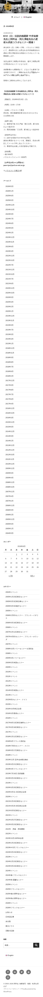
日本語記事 (10, 917)
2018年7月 (10, 367)
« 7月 (11, 576)
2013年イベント (12, 686)
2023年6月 (10, 246)
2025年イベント (12, 884)
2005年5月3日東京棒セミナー (17, 601)
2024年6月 (10, 223)
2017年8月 (10, 390)
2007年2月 (10, 501)
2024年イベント (12, 871)
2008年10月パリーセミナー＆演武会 (19, 649)
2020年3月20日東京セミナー (16, 787)
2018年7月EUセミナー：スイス (18, 746)
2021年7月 (10, 279)
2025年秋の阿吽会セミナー (16, 898)
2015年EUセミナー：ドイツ (16, 699)
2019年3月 (10, 339)
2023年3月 (10, 251)
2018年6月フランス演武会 (16, 741)
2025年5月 (10, 200)
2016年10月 (10, 413)
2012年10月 (10, 455)
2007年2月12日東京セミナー (16, 632)
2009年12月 (10, 468)
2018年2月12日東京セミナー (16, 736)
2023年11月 (10, 242)
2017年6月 (10, 399)
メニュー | (23, 17)
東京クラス (10, 926)
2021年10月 (10, 274)
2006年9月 (10, 510)
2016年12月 (10, 408)
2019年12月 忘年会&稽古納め (17, 760)
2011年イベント (12, 676)
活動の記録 (10, 931)
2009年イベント (12, 667)
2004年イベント (12, 592)
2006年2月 (10, 515)
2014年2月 (10, 441)
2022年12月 (10, 256)
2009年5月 (10, 473)
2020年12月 (10, 288)
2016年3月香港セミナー (15, 713)
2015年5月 (10, 427)
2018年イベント (12, 755)
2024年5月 (10, 228)
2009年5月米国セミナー (15, 662)
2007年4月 (10, 496)
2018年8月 (10, 362)
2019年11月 (10, 320)
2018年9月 (10, 357)
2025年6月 (10, 196)
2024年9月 (10, 214)
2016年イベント (12, 718)
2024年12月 (10, 205)
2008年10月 (10, 487)
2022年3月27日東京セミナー (16, 820)
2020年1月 (10, 311)
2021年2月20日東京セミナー (16, 801)
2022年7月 (10, 265)
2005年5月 (10, 524)
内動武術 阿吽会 (25, 5)
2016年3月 (10, 418)
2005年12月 (10, 519)
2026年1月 (10, 191)
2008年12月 (10, 482)
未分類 (8, 921)
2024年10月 (10, 209)
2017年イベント (12, 732)
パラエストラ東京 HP (13, 171)
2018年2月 (10, 376)
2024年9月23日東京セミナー (16, 866)
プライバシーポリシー (11, 989)
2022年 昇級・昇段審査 (15, 829)
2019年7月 (10, 330)
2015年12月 (10, 422)
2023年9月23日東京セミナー (16, 852)
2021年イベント (12, 815)
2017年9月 (10, 385)
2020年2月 (10, 306)
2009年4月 (10, 478)
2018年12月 (10, 348)
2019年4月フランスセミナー (16, 769)
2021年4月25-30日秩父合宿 (16, 806)
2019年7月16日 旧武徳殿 (15, 773)
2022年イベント (12, 833)
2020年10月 (10, 293)
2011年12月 (10, 459)
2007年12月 (10, 492)
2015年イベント (12, 704)
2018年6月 (10, 371)
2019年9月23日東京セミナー (16, 778)
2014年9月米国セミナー (15, 690)
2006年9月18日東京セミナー (16, 623)
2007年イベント (12, 644)
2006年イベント (12, 627)
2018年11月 (10, 353)
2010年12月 (10, 464)
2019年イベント (12, 783)
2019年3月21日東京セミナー (16, 764)
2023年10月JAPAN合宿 (14, 838)
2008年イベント (12, 653)
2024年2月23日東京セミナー (16, 861)
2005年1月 (10, 528)
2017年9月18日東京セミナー (16, 727)
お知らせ (9, 912)
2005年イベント (12, 611)
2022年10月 (10, 260)
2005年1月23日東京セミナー (16, 597)
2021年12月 (10, 270)
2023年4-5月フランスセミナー (17, 847)
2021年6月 (10, 283)
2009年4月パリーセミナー (16, 658)
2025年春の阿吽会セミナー (16, 894)
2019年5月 (10, 334)
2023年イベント (12, 857)
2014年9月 (10, 436)
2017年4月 (10, 404)
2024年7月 (10, 219)
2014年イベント (12, 695)
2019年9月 (10, 325)
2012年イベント (12, 681)
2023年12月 (10, 237)
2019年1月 (10, 343)
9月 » (32, 576)
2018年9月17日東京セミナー (16, 750)
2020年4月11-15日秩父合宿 (16, 792)
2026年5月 (10, 186)
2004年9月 (10, 533)
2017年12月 (10, 380)
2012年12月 (10, 450)
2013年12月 (10, 445)
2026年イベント (12, 903)
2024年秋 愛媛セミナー (14, 880)
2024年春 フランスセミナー (16, 875)
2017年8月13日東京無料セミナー (18, 723)
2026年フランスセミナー (15, 908)
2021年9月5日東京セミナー (16, 810)
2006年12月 (10, 505)
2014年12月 (10, 431)
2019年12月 (10, 316)
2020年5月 (10, 297)
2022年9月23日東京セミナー (16, 824)
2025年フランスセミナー (15, 889)
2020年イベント (12, 797)
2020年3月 (10, 302)
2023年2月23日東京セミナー (16, 843)
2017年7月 (10, 394)
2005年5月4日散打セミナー (16, 606)
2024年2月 (10, 233)
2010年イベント (12, 672)
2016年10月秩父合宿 (13, 709)
